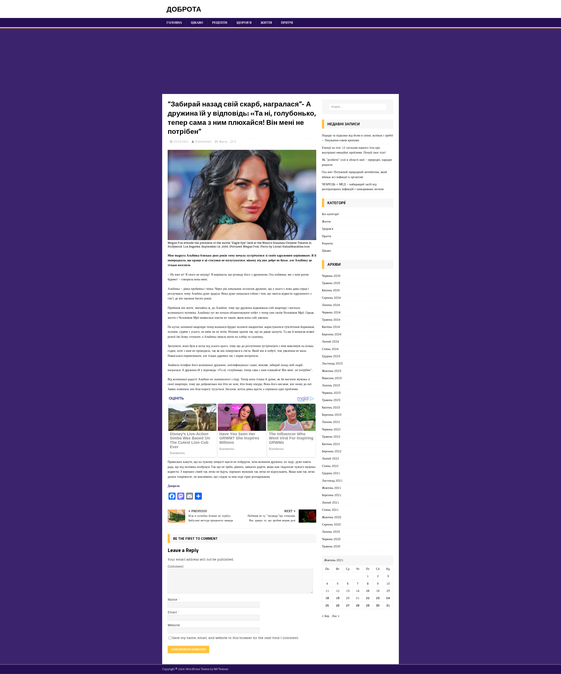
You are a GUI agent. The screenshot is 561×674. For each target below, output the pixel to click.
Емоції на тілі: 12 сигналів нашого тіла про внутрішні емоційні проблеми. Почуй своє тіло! (354, 150)
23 (378, 598)
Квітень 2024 (331, 326)
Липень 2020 (331, 531)
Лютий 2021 (330, 502)
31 (388, 605)
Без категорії (330, 214)
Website (174, 625)
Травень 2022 (331, 436)
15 (367, 590)
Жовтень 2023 (331, 370)
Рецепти (219, 22)
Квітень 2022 (331, 444)
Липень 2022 (331, 422)
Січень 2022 (330, 466)
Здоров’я (244, 22)
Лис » (335, 616)
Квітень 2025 (331, 290)
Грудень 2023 (331, 356)
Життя (266, 22)
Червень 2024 (331, 312)
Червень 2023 (331, 392)
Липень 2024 (331, 305)
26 (337, 605)
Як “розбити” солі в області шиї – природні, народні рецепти (357, 162)
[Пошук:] (357, 107)
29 (367, 605)
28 (357, 605)
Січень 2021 (330, 509)
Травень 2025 (331, 283)
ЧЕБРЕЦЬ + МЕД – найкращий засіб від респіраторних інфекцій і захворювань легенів (353, 186)
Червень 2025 (331, 275)
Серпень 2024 (331, 297)
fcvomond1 (203, 141)
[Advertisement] (280, 61)
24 (388, 598)
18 (327, 598)
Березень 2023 (331, 414)
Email (173, 612)
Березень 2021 (331, 495)
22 (367, 598)
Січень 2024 (330, 349)
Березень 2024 (331, 334)
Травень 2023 (331, 400)
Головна (174, 22)
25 (327, 605)
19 (337, 598)
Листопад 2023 (332, 363)
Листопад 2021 (332, 480)
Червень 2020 (331, 539)
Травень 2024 (331, 319)
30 (378, 605)
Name (173, 599)
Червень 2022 (331, 429)
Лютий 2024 (330, 341)
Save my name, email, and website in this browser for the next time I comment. (235, 637)
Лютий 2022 (330, 458)
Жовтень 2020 (331, 517)
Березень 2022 (331, 451)
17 (388, 590)
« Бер (325, 616)
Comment (175, 566)
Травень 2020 (331, 546)
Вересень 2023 (332, 378)
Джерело (174, 485)
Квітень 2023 (331, 407)
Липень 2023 (331, 385)
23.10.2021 (181, 141)
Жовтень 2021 (331, 487)
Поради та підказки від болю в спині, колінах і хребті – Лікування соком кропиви (357, 138)
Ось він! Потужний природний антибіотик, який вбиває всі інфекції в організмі (354, 174)
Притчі (287, 22)
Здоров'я (327, 228)
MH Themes (221, 669)
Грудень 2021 (331, 473)
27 (348, 605)
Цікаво (197, 22)
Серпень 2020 (331, 524)
